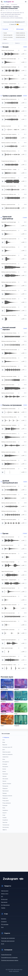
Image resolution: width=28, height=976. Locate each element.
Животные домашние (7, 754)
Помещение (5, 786)
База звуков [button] (20, 29)
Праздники (5, 788)
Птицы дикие (6, 800)
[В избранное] (19, 50)
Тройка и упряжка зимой (21, 32)
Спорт (4, 815)
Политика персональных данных (9, 960)
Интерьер (5, 764)
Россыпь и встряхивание (9, 37)
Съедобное (5, 820)
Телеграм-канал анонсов (7, 941)
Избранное (6, 737)
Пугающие (5, 805)
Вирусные (5, 744)
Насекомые (5, 773)
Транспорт (5, 822)
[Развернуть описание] (26, 18)
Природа (5, 793)
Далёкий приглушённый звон (21, 37)
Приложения (5, 790)
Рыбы (4, 807)
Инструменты (6, 761)
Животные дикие (6, 752)
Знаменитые (5, 756)
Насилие (5, 776)
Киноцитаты (5, 766)
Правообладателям (6, 954)
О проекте (4, 921)
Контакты (3, 918)
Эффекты (5, 829)
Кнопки (4, 769)
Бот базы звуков (5, 905)
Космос (4, 771)
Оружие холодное (7, 783)
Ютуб (2, 943)
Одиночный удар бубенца (9, 35)
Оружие (4, 781)
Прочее (5, 39)
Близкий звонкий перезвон (21, 35)
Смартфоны (5, 810)
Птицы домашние (7, 803)
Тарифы (3, 908)
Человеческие (6, 824)
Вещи (4, 742)
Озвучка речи (4, 890)
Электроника (6, 827)
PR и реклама (4, 924)
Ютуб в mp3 (4, 899)
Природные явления (7, 795)
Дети (4, 749)
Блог (2, 927)
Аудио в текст (4, 893)
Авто (4, 739)
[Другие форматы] (25, 54)
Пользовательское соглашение (9, 957)
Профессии (5, 798)
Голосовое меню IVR (7, 747)
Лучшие (5, 32)
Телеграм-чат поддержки (8, 938)
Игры (4, 759)
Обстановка (5, 778)
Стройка (4, 817)
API (2, 896)
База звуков (4, 902)
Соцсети (4, 812)
